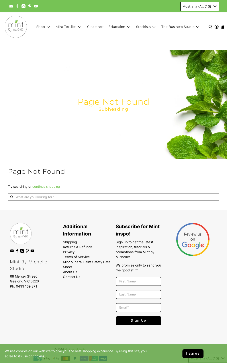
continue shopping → (48, 187)
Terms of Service (76, 257)
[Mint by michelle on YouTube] (36, 6)
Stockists (143, 27)
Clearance (95, 27)
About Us (70, 272)
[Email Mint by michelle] (11, 6)
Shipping (70, 242)
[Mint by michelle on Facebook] (17, 6)
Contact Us (71, 277)
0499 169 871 (26, 286)
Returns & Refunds (77, 247)
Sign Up (138, 320)
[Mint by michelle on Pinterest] (30, 6)
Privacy (68, 252)
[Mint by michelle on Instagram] (23, 6)
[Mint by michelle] (16, 27)
